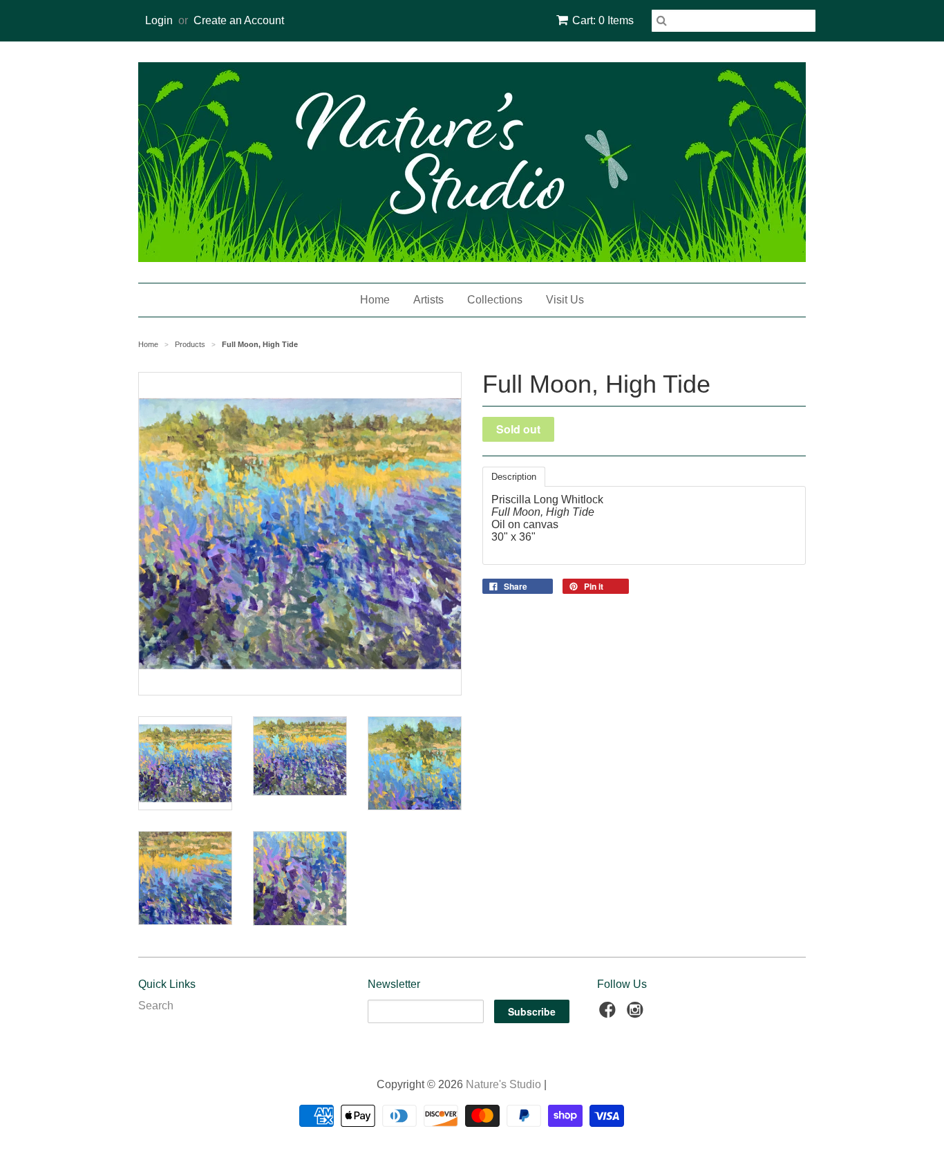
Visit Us (565, 300)
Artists (428, 300)
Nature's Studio (503, 1084)
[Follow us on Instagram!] (637, 1014)
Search (155, 1005)
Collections (494, 300)
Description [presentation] (513, 476)
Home (375, 300)
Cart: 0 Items (603, 20)
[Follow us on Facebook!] (609, 1014)
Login (159, 20)
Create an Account (238, 20)
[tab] (513, 477)
